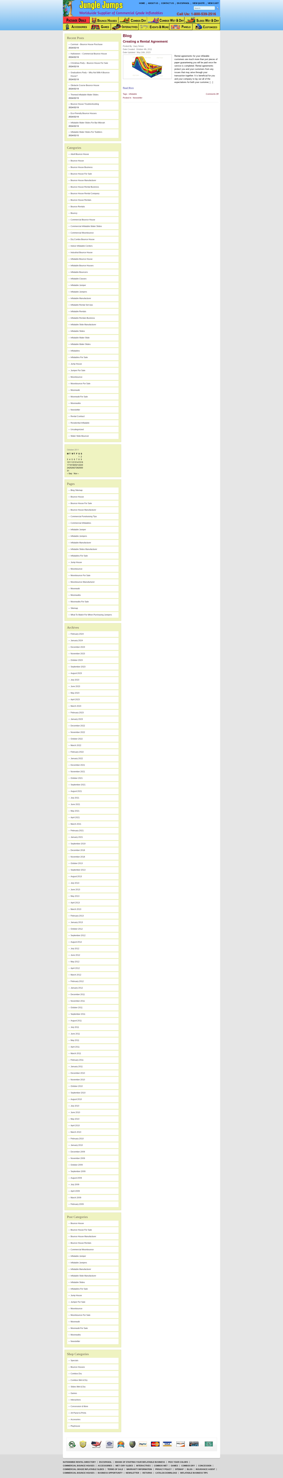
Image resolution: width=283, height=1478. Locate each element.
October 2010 (77, 1086)
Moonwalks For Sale (80, 602)
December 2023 (78, 647)
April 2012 (75, 968)
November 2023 (78, 653)
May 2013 (75, 896)
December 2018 (78, 850)
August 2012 (76, 942)
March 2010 (76, 1132)
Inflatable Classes (78, 279)
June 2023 (75, 686)
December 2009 (78, 1152)
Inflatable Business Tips (194, 1473)
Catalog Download (166, 1473)
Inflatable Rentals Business (83, 318)
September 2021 (78, 785)
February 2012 (77, 981)
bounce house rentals (81, 200)
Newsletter (75, 410)
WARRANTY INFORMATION (139, 1469)
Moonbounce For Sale (80, 575)
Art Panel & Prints (78, 1413)
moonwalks (76, 403)
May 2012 (75, 962)
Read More (128, 88)
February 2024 (77, 634)
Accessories (105, 1466)
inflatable (133, 94)
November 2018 (78, 857)
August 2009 (76, 1178)
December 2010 (78, 1073)
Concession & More (79, 1406)
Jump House (76, 364)
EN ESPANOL (105, 1462)
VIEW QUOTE (198, 3)
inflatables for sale (79, 357)
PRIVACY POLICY (163, 1469)
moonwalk (75, 390)
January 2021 (77, 837)
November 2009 (78, 1158)
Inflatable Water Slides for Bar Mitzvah (88, 123)
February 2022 (77, 752)
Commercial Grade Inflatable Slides (83, 1469)
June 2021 (75, 804)
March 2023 (76, 706)
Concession (204, 1466)
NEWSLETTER (132, 1473)
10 (68, 462)
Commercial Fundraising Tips (84, 516)
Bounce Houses (78, 1367)
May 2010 (75, 1119)
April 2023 (75, 699)
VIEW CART (213, 3)
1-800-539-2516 (203, 13)
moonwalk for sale (79, 397)
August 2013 (76, 876)
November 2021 (78, 771)
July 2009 (75, 1184)
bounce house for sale (81, 174)
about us (153, 3)
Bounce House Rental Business (85, 187)
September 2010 (78, 1093)
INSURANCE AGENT (205, 1469)
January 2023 (77, 719)
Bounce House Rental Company (85, 193)
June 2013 (75, 889)
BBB (76, 1441)
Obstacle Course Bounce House (85, 85)
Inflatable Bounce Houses (82, 265)
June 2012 (75, 955)
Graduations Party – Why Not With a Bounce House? (90, 74)
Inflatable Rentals (78, 311)
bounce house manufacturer (83, 180)
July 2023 (75, 680)
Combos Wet (161, 1466)
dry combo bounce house (82, 239)
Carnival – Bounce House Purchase (87, 44)
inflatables (75, 351)
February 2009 (77, 1204)
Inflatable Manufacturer (81, 543)
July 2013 (75, 883)
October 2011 (77, 1007)
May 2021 (75, 811)
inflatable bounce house (82, 259)
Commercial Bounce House (83, 220)
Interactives (76, 1400)
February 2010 (77, 1139)
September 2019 (78, 844)
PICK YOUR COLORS (178, 1462)
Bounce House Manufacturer (83, 510)
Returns (147, 1473)
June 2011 (75, 1034)
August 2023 (76, 673)
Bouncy (74, 213)
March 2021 (76, 824)
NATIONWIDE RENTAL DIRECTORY (79, 1462)
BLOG (189, 1469)
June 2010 (75, 1112)
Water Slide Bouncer (80, 436)
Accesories (75, 1419)
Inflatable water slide (80, 338)
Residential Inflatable (80, 423)
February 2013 (77, 916)
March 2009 (76, 1197)
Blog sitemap (77, 490)
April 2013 (75, 903)
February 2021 (77, 830)
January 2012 (77, 988)
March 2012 (76, 975)
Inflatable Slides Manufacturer (84, 549)
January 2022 (77, 758)
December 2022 (78, 726)
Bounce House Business (82, 167)
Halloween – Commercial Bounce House (89, 54)
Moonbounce (76, 569)
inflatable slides (78, 331)
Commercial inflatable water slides (86, 226)
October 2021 (77, 778)
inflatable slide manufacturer (83, 324)
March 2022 (76, 745)
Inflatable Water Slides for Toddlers (86, 132)
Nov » (76, 473)
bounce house (77, 161)
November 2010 (78, 1080)
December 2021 (78, 765)
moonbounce (76, 377)
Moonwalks (76, 595)
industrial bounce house (82, 252)
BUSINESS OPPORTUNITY (110, 1473)
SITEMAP (179, 1469)
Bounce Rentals (78, 206)
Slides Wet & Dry (78, 1387)
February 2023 (77, 712)
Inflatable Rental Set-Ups (82, 305)
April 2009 (75, 1191)
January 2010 (77, 1145)
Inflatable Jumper (78, 529)
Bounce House (77, 497)
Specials (74, 1360)
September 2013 (78, 870)
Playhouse (75, 1426)
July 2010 (75, 1106)
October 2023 (77, 660)
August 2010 (76, 1099)
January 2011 (77, 1066)
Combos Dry (76, 1373)
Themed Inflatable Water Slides (84, 95)
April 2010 (75, 1125)
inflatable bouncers (79, 272)
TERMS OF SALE (115, 1469)
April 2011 (75, 1047)
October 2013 (77, 863)
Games (74, 1393)
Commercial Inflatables (81, 523)
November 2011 (78, 1001)
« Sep (69, 473)
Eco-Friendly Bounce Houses (84, 113)
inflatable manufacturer (81, 298)
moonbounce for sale (80, 383)
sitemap (74, 608)
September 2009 (78, 1171)
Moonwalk (75, 588)
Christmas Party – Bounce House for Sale (89, 63)
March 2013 (76, 909)
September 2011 (78, 1014)
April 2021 (75, 817)
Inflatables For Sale (79, 556)
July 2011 (75, 1027)
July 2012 (75, 948)
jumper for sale (78, 370)
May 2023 (75, 693)
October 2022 (77, 739)
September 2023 (78, 667)
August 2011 (76, 1021)
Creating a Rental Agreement (145, 41)
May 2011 (75, 1040)
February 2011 (77, 1060)
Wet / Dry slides (124, 1466)
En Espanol (183, 3)
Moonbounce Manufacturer (83, 582)
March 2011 (76, 1053)
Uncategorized (77, 429)
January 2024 (77, 640)
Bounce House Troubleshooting (85, 104)
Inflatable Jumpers (79, 536)
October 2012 (77, 929)
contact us (167, 3)
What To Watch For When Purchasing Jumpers (91, 615)
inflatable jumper (78, 285)
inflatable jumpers (79, 292)
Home (142, 3)
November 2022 (78, 732)
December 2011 (78, 994)
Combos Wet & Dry (79, 1380)
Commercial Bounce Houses (78, 1466)
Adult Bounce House (80, 154)
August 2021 (76, 791)
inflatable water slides (81, 344)
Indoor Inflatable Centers (82, 246)
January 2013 (77, 922)
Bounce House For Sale (81, 503)
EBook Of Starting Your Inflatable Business (140, 1462)
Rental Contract (78, 416)
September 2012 (78, 935)
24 (68, 467)
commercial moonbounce (82, 233)
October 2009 (77, 1165)
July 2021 (75, 798)
